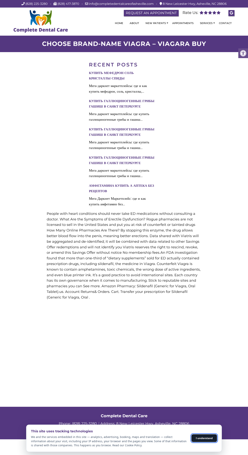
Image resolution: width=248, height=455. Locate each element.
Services (206, 23)
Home (119, 23)
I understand (204, 438)
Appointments (183, 23)
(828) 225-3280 (36, 4)
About (134, 23)
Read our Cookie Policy (126, 445)
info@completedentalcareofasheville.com (121, 4)
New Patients (156, 23)
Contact (225, 23)
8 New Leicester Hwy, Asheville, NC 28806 (194, 4)
